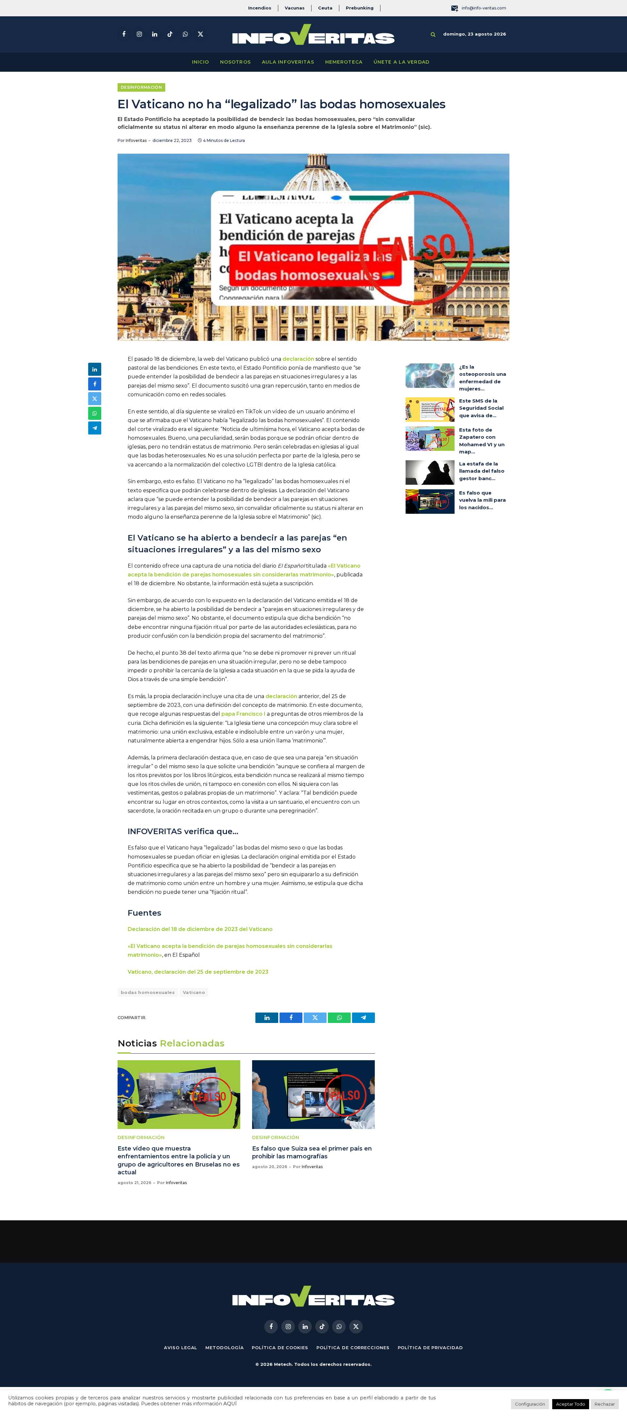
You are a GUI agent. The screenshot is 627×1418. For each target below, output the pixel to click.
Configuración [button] (530, 1404)
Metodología (224, 1347)
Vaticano (194, 992)
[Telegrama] (94, 428)
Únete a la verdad (401, 62)
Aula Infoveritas (288, 62)
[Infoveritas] (313, 34)
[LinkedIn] (94, 369)
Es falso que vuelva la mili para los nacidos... (482, 500)
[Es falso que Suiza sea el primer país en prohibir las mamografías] (313, 1094)
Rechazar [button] (605, 1404)
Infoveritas (136, 140)
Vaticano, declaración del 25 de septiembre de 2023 (199, 972)
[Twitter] (94, 398)
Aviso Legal (180, 1347)
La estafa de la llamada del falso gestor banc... (482, 471)
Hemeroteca (343, 62)
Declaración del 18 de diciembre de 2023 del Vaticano (201, 929)
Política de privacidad (430, 1347)
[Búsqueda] (433, 34)
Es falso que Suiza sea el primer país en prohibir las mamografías (312, 1152)
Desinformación (141, 87)
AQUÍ (230, 1404)
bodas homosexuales (148, 992)
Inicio (200, 62)
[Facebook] (94, 383)
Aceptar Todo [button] (570, 1404)
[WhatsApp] (94, 413)
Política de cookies (280, 1347)
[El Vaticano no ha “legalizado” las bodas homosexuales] (313, 247)
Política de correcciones (353, 1347)
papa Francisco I (243, 714)
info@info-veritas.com (484, 8)
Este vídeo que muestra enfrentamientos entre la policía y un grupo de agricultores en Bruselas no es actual (179, 1160)
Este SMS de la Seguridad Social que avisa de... (481, 408)
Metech (283, 1364)
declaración (298, 359)
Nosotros (235, 62)
